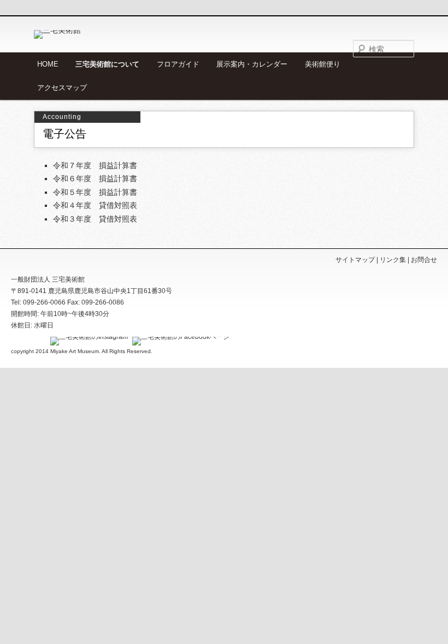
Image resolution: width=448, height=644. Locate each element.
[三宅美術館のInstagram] (88, 337)
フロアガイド (178, 64)
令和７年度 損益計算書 (95, 165)
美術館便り (322, 64)
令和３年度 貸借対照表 (95, 218)
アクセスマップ (62, 88)
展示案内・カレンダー (251, 64)
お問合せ (424, 260)
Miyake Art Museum (74, 351)
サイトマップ (355, 260)
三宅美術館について (107, 64)
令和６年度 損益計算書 (95, 178)
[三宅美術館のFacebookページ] (179, 337)
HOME (47, 64)
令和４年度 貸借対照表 (95, 205)
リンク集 (393, 260)
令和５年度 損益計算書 (95, 192)
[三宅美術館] (110, 34)
